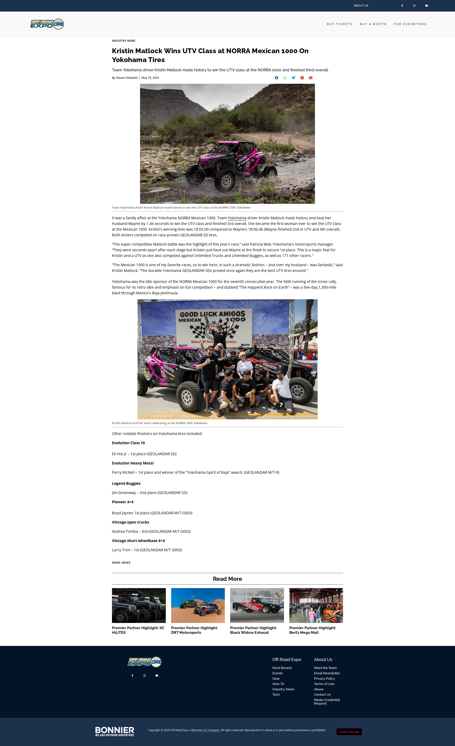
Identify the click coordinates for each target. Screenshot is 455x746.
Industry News (123, 41)
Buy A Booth (373, 24)
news (126, 562)
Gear (276, 678)
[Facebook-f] (402, 6)
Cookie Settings (349, 732)
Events (277, 673)
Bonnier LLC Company (206, 730)
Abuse (319, 689)
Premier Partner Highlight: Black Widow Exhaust (253, 630)
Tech (276, 694)
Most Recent (282, 668)
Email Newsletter (327, 673)
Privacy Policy (324, 678)
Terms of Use (324, 684)
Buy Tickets (340, 24)
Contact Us (322, 694)
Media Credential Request (327, 701)
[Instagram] (414, 6)
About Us (361, 5)
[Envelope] (426, 6)
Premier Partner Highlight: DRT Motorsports (194, 630)
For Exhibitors (410, 24)
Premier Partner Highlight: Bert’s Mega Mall (312, 630)
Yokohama (237, 217)
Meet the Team (325, 668)
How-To (278, 684)
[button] (276, 78)
